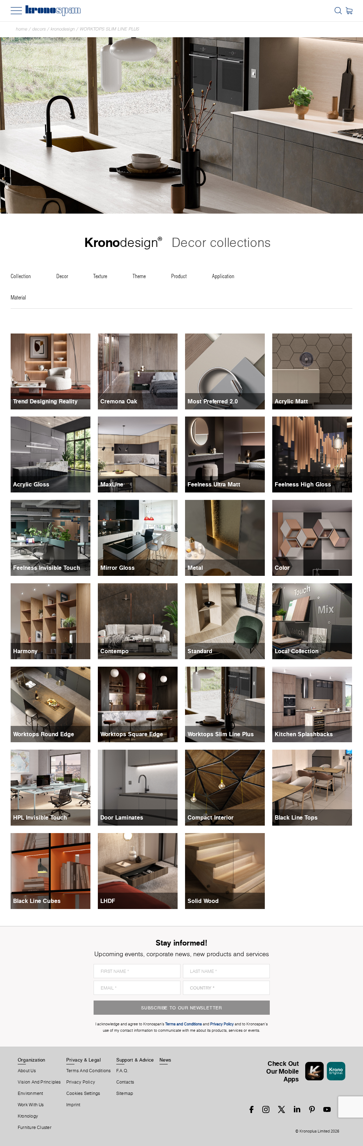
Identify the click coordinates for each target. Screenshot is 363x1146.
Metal (195, 567)
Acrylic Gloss (31, 484)
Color (282, 567)
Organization (31, 1059)
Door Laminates (121, 817)
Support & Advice (135, 1059)
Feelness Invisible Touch (46, 567)
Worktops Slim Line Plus (109, 29)
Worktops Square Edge (131, 734)
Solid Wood (203, 901)
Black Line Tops (296, 817)
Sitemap (124, 1093)
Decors (39, 29)
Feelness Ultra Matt (214, 484)
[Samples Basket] (349, 10)
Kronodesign (63, 29)
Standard (200, 651)
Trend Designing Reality (45, 401)
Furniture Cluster (34, 1127)
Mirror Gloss (117, 567)
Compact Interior (211, 817)
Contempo (114, 651)
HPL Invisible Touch (40, 817)
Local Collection (296, 651)
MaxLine (111, 484)
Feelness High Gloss (303, 484)
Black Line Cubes (37, 901)
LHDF (107, 901)
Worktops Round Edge (43, 734)
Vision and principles (39, 1082)
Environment (30, 1093)
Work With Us (31, 1105)
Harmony (25, 651)
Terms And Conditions (88, 1071)
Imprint (73, 1105)
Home (21, 29)
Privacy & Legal (83, 1059)
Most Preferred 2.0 (213, 401)
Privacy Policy (80, 1082)
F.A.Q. (122, 1071)
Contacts (125, 1082)
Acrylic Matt (291, 401)
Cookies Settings (83, 1093)
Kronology (28, 1116)
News (166, 1059)
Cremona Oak (118, 401)
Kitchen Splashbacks (304, 734)
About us (27, 1071)
